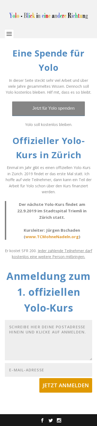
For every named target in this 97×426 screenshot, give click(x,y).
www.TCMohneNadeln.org (52, 236)
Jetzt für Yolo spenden (53, 108)
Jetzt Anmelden (66, 385)
